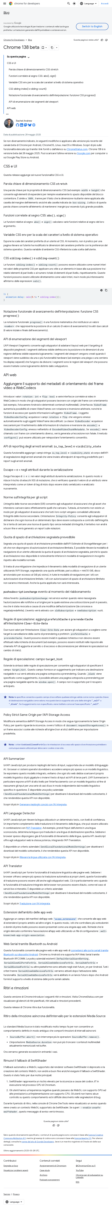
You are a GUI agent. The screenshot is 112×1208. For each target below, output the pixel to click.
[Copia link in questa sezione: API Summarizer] (28, 759)
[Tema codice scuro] (101, 290)
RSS (77, 1182)
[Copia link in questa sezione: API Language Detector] (38, 813)
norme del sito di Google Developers (37, 1141)
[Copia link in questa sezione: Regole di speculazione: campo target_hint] (66, 659)
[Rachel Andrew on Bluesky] (29, 125)
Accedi (104, 3)
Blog (6, 13)
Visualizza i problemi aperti (16, 1170)
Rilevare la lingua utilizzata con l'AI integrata (42, 857)
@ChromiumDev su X (86, 1165)
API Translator (34, 828)
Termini (7, 1194)
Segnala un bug (11, 1165)
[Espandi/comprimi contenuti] (28, 57)
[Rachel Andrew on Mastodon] (25, 125)
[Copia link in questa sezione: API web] (19, 375)
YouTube (80, 1170)
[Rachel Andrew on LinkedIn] (21, 125)
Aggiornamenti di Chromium (53, 1165)
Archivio (43, 1175)
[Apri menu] (5, 3)
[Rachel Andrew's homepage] (33, 125)
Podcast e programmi (50, 1179)
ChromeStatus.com (77, 149)
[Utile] (102, 40)
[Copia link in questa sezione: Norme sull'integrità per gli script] (50, 497)
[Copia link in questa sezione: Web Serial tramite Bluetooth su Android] (60, 944)
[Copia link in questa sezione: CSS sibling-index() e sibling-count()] (62, 258)
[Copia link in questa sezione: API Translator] (25, 866)
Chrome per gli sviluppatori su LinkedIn (89, 1176)
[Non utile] (106, 40)
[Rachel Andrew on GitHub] (17, 125)
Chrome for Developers (14, 40)
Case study (45, 1170)
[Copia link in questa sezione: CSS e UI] (20, 166)
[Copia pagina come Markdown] (52, 47)
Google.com (83, 153)
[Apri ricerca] (68, 3)
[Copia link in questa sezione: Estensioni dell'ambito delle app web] (55, 912)
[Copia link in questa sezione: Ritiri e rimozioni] (31, 988)
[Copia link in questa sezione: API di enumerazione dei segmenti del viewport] (69, 339)
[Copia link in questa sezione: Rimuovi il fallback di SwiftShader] (50, 1061)
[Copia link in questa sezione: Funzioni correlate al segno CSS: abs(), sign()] (69, 215)
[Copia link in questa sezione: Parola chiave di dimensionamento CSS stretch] (70, 184)
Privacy (16, 1194)
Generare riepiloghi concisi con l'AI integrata (43, 804)
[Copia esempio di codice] (106, 290)
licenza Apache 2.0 (83, 1138)
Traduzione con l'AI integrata (35, 903)
